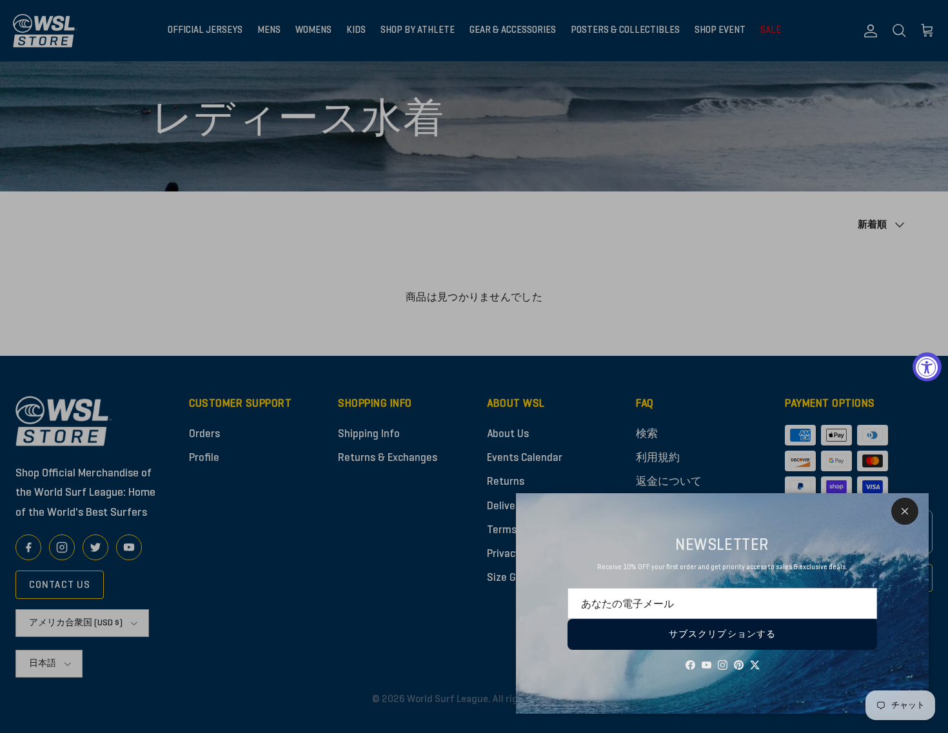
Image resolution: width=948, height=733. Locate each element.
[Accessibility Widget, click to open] (927, 366)
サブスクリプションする (722, 634)
